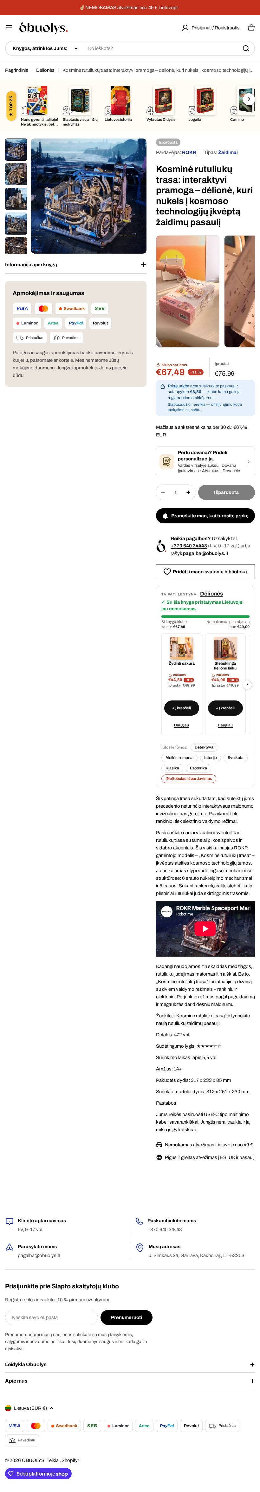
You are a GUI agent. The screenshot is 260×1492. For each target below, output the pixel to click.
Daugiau (181, 725)
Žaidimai (228, 152)
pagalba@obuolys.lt (205, 553)
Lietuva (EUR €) (30, 1408)
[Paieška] (246, 48)
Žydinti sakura (182, 663)
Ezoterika (198, 768)
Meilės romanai (179, 757)
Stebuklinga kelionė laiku (225, 666)
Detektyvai (204, 747)
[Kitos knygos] (249, 99)
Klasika (172, 768)
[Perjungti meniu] (9, 28)
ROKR (189, 152)
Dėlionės (45, 70)
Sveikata (236, 757)
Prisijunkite (178, 386)
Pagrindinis (16, 70)
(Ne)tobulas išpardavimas (189, 778)
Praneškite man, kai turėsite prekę (210, 515)
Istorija (210, 757)
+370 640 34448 (189, 545)
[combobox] (130, 48)
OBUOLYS (33, 1460)
